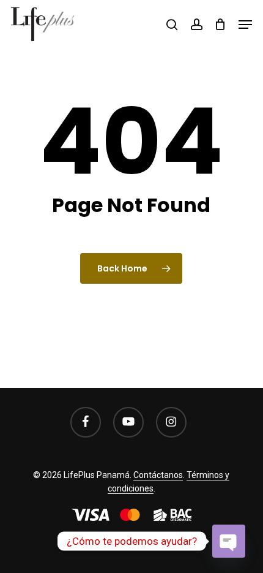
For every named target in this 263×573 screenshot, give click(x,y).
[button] (245, 24)
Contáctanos (158, 475)
